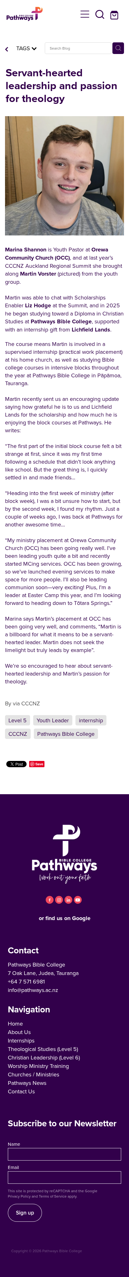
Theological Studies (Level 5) (43, 1049)
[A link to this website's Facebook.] (50, 900)
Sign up (25, 1212)
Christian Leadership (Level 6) (44, 1057)
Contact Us (21, 1091)
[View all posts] (6, 50)
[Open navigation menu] (84, 14)
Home (15, 1023)
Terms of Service (53, 1196)
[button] (99, 14)
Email (13, 1167)
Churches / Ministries (33, 1074)
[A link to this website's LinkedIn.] (68, 900)
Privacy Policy (19, 1196)
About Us (19, 1032)
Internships (21, 1040)
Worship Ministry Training (38, 1066)
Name (14, 1144)
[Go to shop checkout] (114, 14)
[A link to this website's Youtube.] (78, 900)
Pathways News (27, 1083)
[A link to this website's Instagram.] (59, 900)
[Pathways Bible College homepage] (42, 14)
